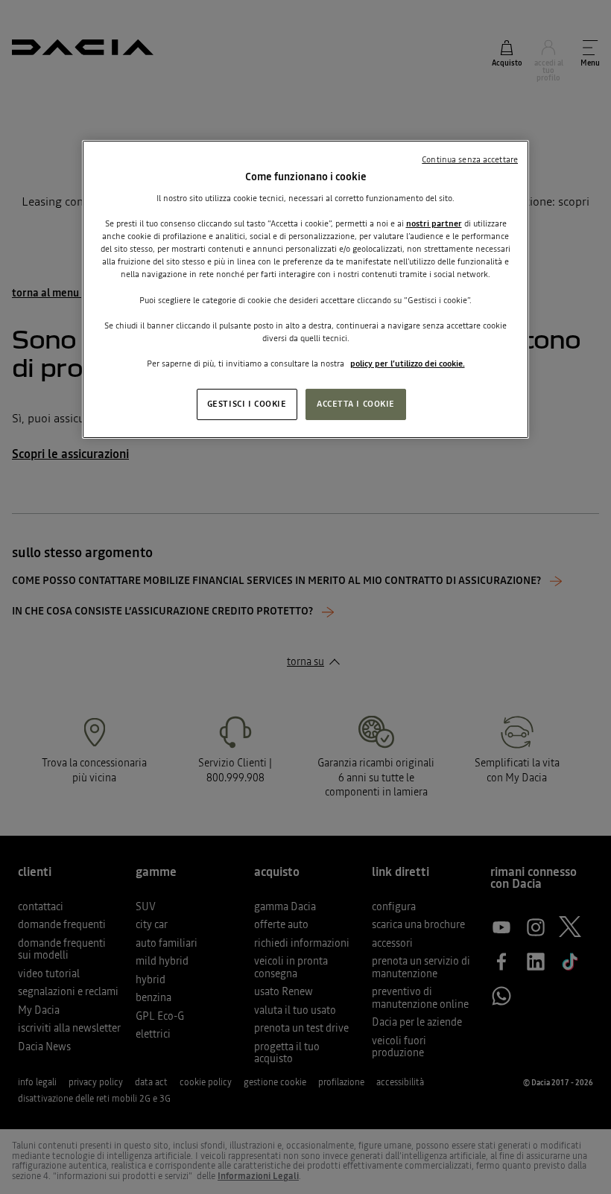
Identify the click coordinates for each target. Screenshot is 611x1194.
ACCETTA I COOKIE (356, 404)
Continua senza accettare (470, 159)
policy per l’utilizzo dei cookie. (407, 363)
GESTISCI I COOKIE (247, 404)
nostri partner (434, 223)
